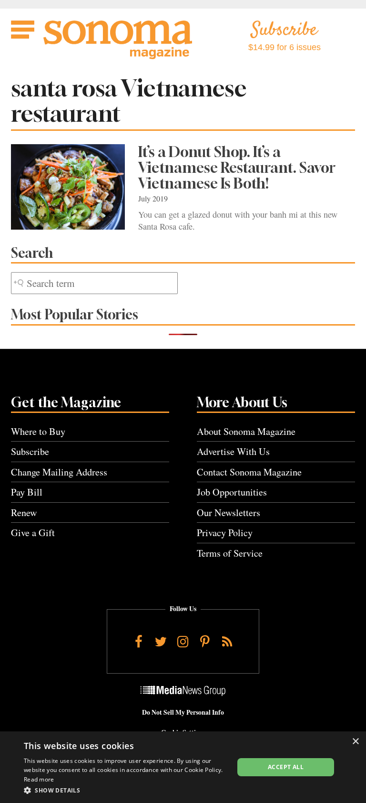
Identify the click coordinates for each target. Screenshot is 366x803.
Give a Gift (33, 532)
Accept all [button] (286, 767)
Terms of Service (230, 553)
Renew (24, 512)
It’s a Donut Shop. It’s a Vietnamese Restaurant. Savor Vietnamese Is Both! (237, 167)
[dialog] (183, 767)
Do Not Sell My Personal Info (183, 712)
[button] (126, 790)
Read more (39, 779)
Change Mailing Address (59, 471)
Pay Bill (26, 492)
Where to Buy (38, 431)
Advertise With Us (233, 451)
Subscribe (30, 451)
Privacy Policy (225, 532)
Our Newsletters (228, 512)
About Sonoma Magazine (246, 431)
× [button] (355, 741)
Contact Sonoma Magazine (249, 471)
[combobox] (94, 283)
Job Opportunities (232, 492)
